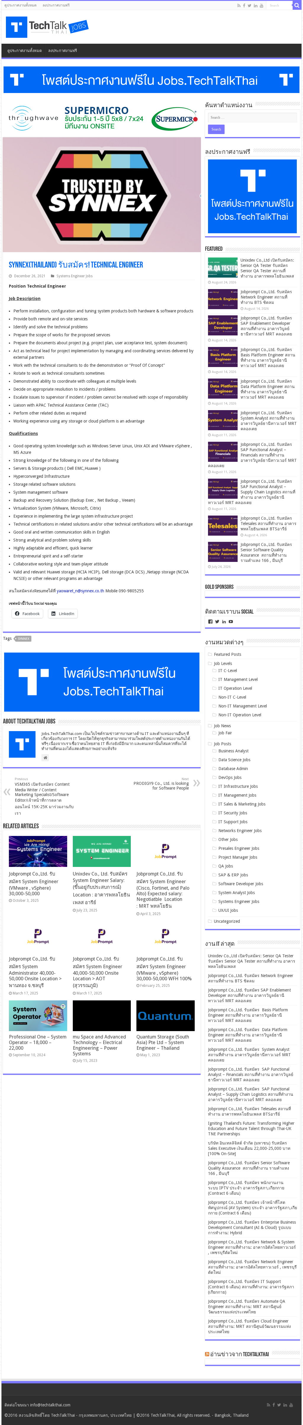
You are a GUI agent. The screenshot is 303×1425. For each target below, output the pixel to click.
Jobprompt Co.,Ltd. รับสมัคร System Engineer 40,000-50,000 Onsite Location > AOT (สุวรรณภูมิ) (97, 972)
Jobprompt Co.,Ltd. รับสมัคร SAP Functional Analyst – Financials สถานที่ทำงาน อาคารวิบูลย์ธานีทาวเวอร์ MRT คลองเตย (252, 455)
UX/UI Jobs (228, 910)
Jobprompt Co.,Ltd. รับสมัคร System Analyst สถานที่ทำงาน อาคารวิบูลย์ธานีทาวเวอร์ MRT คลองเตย (249, 1054)
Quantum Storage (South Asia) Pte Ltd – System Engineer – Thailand (162, 1042)
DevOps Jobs (229, 777)
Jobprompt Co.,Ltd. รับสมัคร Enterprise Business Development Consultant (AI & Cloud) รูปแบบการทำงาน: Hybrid (252, 1227)
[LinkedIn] (255, 5)
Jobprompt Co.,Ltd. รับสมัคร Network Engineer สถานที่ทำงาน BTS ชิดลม (266, 297)
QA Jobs (225, 866)
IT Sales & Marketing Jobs (241, 804)
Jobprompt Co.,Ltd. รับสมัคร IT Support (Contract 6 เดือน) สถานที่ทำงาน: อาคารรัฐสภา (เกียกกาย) (251, 1286)
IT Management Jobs (237, 795)
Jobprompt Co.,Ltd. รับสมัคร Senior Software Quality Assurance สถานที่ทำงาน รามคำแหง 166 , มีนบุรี (249, 1168)
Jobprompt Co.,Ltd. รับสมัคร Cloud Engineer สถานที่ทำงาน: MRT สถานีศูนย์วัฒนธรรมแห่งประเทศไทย (249, 1326)
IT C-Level (227, 670)
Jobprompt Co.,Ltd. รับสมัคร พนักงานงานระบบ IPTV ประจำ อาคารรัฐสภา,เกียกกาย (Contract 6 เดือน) (246, 1188)
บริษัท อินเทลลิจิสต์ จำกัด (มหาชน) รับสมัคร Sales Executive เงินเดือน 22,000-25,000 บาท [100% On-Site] (249, 1148)
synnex (23, 639)
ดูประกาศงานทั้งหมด (20, 5)
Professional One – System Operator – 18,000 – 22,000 (38, 1042)
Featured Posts (227, 654)
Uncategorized (227, 921)
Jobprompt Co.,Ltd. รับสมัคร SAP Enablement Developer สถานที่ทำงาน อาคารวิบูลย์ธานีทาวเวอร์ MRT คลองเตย (249, 995)
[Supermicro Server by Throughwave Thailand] (101, 117)
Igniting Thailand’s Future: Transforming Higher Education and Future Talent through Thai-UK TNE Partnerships (251, 1128)
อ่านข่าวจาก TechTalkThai (239, 1355)
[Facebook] (244, 5)
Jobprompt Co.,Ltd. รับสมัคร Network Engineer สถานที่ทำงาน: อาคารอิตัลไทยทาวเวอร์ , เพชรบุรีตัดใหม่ (252, 1267)
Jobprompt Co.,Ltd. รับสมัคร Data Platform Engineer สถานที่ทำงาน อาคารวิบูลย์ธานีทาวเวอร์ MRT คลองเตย (247, 1035)
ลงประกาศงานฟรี (56, 5)
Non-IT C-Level (232, 697)
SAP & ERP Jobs (233, 875)
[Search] (297, 5)
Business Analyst (233, 751)
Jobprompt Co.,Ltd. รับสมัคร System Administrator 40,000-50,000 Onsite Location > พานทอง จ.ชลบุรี (35, 972)
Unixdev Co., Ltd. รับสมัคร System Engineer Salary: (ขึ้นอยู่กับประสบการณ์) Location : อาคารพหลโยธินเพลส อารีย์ (101, 888)
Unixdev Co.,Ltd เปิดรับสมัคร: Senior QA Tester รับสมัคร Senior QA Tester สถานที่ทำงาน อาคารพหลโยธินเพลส (251, 961)
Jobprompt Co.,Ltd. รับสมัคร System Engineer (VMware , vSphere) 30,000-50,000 (33, 883)
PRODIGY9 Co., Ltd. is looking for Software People (161, 783)
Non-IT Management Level (242, 706)
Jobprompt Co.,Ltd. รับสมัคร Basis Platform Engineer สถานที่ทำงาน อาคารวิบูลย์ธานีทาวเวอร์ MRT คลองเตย (248, 1015)
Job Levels (223, 663)
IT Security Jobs (232, 813)
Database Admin (233, 768)
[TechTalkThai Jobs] (48, 25)
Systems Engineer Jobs (75, 276)
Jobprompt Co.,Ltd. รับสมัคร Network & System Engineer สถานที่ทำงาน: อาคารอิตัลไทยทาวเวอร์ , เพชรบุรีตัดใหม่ (252, 1247)
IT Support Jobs (232, 821)
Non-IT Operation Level (239, 714)
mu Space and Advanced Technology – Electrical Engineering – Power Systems (99, 1045)
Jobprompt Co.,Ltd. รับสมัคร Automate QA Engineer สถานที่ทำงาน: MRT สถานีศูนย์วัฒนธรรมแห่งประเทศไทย (246, 1306)
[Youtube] (261, 5)
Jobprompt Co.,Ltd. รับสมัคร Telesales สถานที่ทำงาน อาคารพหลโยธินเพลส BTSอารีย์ (268, 523)
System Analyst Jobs (236, 892)
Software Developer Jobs (240, 883)
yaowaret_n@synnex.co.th (80, 590)
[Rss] (239, 5)
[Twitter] (249, 5)
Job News (222, 725)
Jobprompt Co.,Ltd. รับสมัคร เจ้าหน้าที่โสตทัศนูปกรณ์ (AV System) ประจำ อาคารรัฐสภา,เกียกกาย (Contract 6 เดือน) (252, 1207)
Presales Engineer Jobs (238, 848)
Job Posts (222, 743)
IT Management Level (238, 679)
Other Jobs (228, 839)
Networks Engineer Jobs (240, 830)
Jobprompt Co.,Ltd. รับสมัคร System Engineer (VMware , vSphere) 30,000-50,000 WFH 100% (164, 968)
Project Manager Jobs (237, 857)
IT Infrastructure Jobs (238, 786)
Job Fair (225, 733)
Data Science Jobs (234, 759)
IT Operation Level (235, 688)
